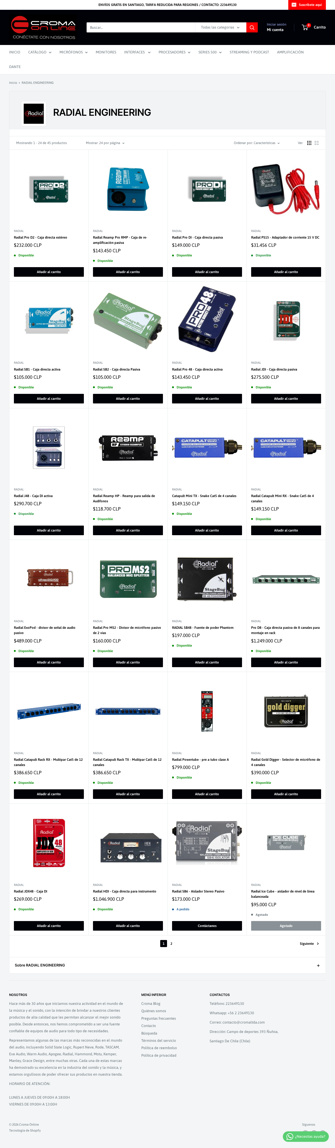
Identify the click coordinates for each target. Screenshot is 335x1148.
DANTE (15, 67)
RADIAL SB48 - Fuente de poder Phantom (203, 627)
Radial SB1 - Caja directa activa (37, 369)
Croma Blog (150, 1003)
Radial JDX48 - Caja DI (30, 891)
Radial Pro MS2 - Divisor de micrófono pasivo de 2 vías (127, 630)
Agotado (286, 926)
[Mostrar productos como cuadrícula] (309, 143)
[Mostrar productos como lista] (317, 143)
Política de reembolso (159, 1048)
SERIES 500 (207, 52)
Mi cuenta (275, 29)
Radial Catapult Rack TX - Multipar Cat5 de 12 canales (127, 762)
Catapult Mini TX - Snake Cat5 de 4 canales (204, 496)
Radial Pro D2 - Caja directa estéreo (40, 237)
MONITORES (106, 52)
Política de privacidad (158, 1055)
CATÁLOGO (37, 52)
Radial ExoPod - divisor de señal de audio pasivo (44, 630)
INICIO (14, 52)
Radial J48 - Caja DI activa (33, 496)
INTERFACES (135, 52)
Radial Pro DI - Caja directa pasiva (197, 237)
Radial (19, 231)
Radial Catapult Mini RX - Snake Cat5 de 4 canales (282, 498)
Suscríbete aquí (310, 5)
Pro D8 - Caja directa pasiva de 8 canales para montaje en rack (285, 630)
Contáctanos (207, 926)
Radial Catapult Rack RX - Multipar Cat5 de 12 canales (48, 762)
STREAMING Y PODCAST (249, 52)
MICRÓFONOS (71, 52)
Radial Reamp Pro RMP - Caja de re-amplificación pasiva (120, 240)
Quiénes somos (153, 1011)
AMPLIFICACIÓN (290, 52)
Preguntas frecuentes (158, 1018)
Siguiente (307, 943)
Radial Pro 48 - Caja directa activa (197, 369)
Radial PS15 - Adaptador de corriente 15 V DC (285, 237)
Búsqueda (149, 1033)
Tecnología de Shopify (25, 1130)
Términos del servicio (158, 1040)
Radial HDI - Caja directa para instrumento (124, 891)
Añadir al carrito (49, 272)
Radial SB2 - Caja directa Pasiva (116, 369)
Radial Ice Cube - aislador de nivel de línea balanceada (282, 893)
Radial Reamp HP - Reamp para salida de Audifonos (124, 498)
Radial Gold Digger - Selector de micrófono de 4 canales (285, 762)
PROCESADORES (172, 52)
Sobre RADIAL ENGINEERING (40, 965)
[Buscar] (252, 27)
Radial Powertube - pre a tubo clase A (200, 759)
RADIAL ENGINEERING (38, 82)
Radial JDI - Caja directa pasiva (274, 369)
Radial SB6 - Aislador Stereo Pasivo (198, 891)
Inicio (13, 82)
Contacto (148, 1026)
